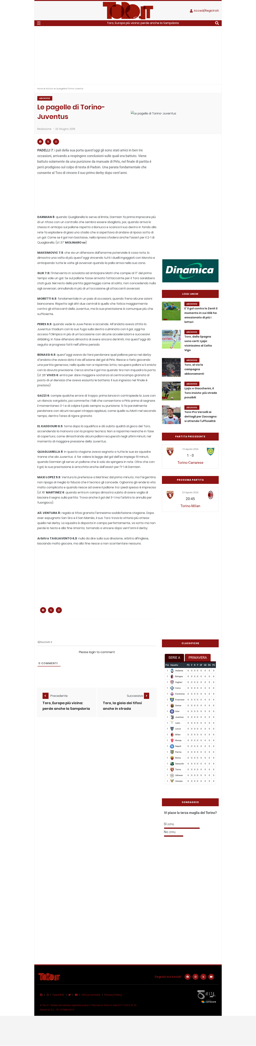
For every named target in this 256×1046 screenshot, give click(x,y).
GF (201, 665)
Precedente (59, 696)
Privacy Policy (113, 995)
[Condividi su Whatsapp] (56, 142)
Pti (213, 665)
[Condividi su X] (48, 142)
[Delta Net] (206, 996)
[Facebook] (188, 977)
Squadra (174, 665)
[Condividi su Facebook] (40, 142)
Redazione (44, 129)
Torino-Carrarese (190, 462)
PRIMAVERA (198, 657)
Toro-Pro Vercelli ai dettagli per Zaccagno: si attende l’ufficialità (200, 416)
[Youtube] (211, 977)
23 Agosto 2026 (190, 492)
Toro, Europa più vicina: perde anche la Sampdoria (143, 23)
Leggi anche (190, 294)
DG (209, 665)
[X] (203, 977)
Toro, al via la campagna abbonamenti (194, 369)
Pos (167, 665)
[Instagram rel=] (195, 977)
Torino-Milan (190, 506)
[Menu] (38, 23)
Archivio (49, 88)
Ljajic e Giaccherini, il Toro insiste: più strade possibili (200, 393)
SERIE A (174, 657)
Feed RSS (58, 995)
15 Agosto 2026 (190, 449)
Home (40, 88)
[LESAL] (190, 270)
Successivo (135, 696)
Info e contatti (91, 995)
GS (205, 665)
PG (188, 665)
